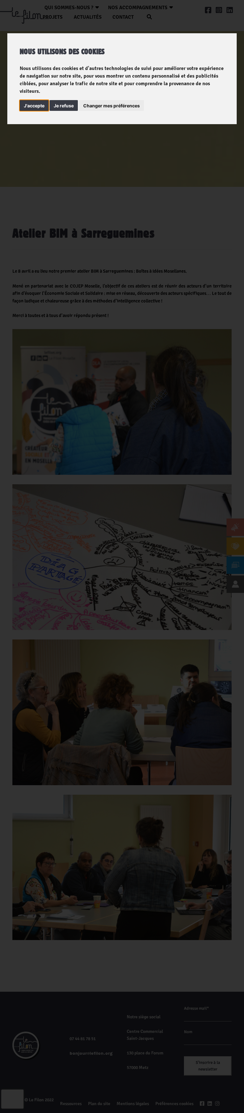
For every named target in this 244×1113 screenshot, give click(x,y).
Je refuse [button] (64, 105)
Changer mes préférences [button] (111, 105)
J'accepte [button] (34, 105)
